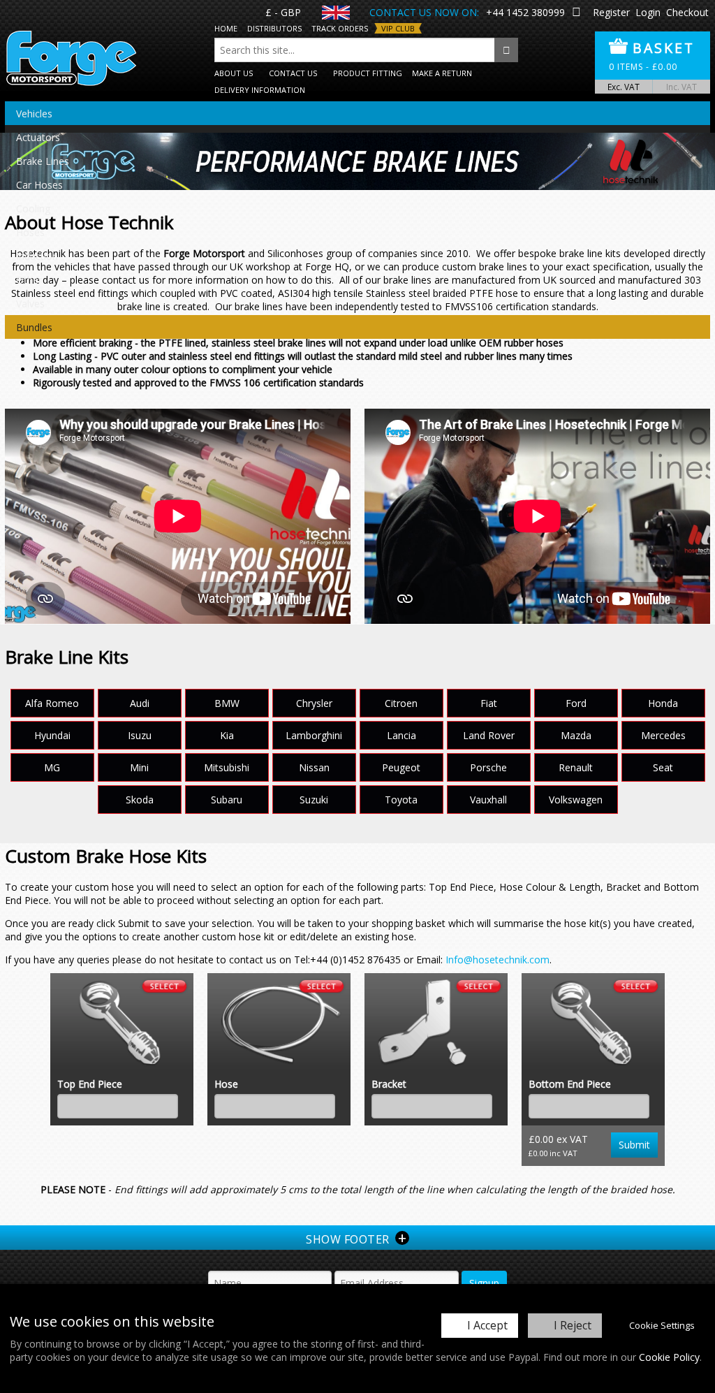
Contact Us (293, 73)
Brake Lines (42, 161)
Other (29, 279)
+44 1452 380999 (525, 12)
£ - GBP (283, 12)
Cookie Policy (669, 1357)
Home (225, 28)
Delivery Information (259, 90)
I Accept (487, 1325)
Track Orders (339, 28)
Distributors (274, 28)
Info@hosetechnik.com (497, 959)
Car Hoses (39, 184)
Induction (37, 256)
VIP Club (398, 28)
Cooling (33, 208)
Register (611, 12)
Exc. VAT (623, 86)
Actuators (38, 137)
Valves (30, 303)
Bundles (34, 327)
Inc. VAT (681, 86)
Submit (634, 1144)
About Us (233, 73)
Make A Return (442, 73)
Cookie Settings (662, 1325)
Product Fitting (367, 73)
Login (648, 12)
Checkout (687, 12)
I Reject (572, 1325)
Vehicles (34, 113)
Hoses (30, 232)
